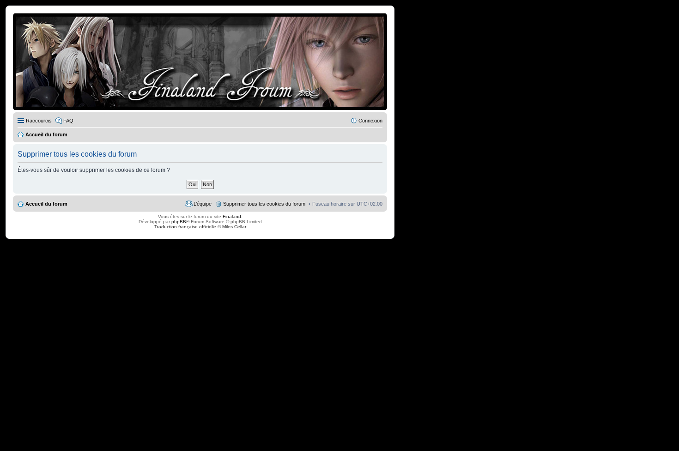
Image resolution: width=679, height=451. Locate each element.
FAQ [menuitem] (68, 120)
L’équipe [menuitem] (203, 204)
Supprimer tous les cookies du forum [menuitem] (264, 204)
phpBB (178, 221)
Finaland (232, 216)
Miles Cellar (234, 226)
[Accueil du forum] (200, 61)
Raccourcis (39, 120)
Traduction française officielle (185, 226)
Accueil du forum (46, 204)
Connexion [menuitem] (370, 120)
